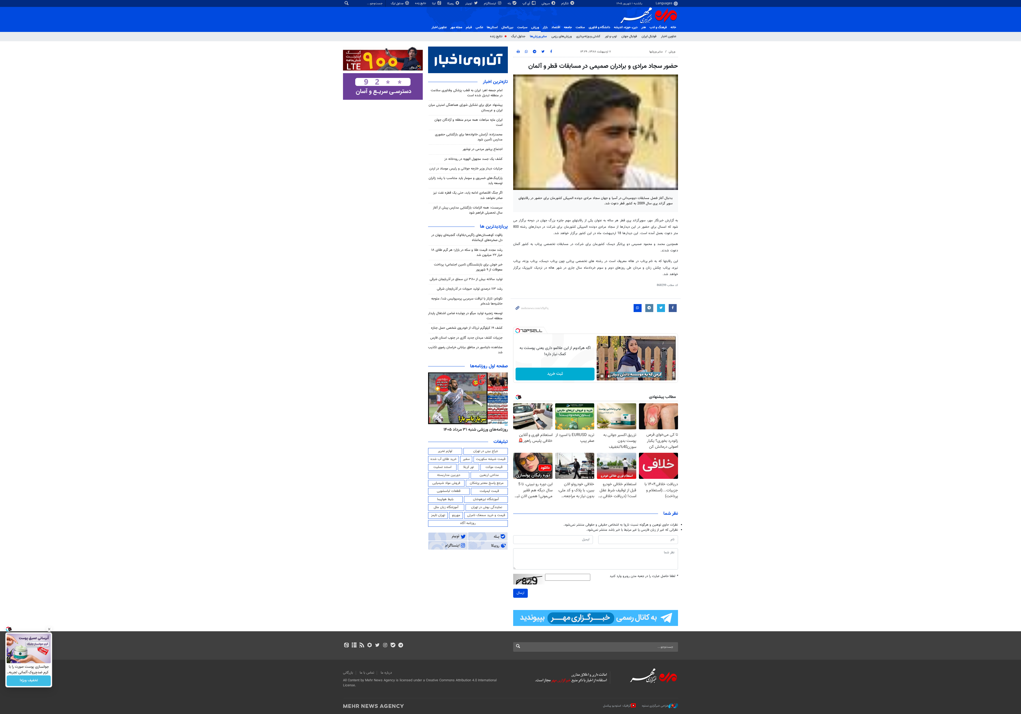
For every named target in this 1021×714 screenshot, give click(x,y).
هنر (643, 27)
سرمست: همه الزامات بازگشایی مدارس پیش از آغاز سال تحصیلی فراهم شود (468, 210)
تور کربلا (468, 467)
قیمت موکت (494, 467)
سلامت (580, 27)
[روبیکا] (369, 645)
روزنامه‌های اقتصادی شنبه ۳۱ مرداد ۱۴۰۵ (474, 429)
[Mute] (609, 376)
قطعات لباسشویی (449, 491)
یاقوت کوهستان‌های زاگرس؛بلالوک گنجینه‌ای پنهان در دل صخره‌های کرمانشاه (467, 238)
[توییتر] (377, 645)
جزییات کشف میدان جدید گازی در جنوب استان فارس (466, 338)
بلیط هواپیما (445, 499)
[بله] (393, 645)
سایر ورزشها (656, 51)
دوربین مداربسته (448, 475)
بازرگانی (348, 672)
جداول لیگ (397, 3)
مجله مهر (456, 27)
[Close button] (49, 629)
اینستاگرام (490, 3)
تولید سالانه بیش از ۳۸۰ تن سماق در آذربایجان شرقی (466, 279)
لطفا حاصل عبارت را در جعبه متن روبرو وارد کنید (644, 576)
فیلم (469, 27)
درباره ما (386, 672)
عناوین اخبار (668, 36)
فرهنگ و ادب (658, 27)
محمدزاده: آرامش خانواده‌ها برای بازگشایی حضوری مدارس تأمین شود (469, 137)
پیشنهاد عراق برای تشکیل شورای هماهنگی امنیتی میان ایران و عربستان (466, 107)
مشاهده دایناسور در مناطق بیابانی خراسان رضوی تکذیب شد (465, 350)
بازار (545, 27)
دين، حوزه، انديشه (626, 27)
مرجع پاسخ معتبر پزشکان (487, 483)
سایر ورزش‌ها (538, 36)
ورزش (535, 27)
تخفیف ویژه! (29, 681)
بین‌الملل (507, 27)
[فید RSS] (361, 645)
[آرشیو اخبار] (354, 645)
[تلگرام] (400, 645)
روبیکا (451, 3)
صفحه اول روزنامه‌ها (489, 366)
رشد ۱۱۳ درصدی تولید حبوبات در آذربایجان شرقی (470, 289)
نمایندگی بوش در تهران (486, 507)
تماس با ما (367, 672)
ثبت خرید (555, 374)
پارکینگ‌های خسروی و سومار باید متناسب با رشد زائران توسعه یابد (466, 181)
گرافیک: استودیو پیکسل (617, 706)
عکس (479, 27)
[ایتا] (346, 645)
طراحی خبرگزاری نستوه (655, 706)
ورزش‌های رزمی (561, 36)
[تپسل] (517, 330)
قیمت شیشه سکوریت (490, 459)
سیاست (522, 27)
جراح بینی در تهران (485, 451)
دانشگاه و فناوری (599, 27)
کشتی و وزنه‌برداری (588, 36)
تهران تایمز (438, 515)
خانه (673, 27)
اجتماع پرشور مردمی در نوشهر (483, 149)
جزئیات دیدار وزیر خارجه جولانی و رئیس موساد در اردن (466, 168)
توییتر (469, 3)
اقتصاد (555, 27)
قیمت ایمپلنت (489, 491)
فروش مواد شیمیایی (446, 483)
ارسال (520, 593)
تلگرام (565, 3)
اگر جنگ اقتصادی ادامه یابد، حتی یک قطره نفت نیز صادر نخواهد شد (468, 195)
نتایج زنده (421, 3)
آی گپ (526, 3)
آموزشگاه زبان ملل (446, 507)
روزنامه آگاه (468, 523)
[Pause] (602, 376)
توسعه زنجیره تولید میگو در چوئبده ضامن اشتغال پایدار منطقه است (465, 316)
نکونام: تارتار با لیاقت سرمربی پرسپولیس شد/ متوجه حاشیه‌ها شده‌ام (467, 301)
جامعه (568, 27)
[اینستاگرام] (385, 645)
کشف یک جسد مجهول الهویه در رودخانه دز (473, 159)
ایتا (434, 3)
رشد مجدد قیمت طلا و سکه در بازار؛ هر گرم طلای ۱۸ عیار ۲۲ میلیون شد (467, 252)
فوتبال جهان (629, 36)
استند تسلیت (442, 467)
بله (510, 3)
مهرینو (456, 515)
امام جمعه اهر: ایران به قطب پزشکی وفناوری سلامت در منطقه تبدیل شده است (467, 93)
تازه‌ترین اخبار (495, 81)
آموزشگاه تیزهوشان (486, 499)
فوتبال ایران (649, 36)
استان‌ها (492, 27)
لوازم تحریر (445, 451)
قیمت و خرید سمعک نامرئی (486, 515)
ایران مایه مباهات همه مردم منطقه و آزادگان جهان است (468, 122)
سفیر (466, 459)
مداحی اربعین (489, 475)
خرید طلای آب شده (443, 459)
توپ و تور (611, 36)
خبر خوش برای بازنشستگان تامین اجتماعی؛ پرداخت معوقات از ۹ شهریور (468, 267)
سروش (546, 3)
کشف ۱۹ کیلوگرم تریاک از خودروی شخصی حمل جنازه (467, 328)
